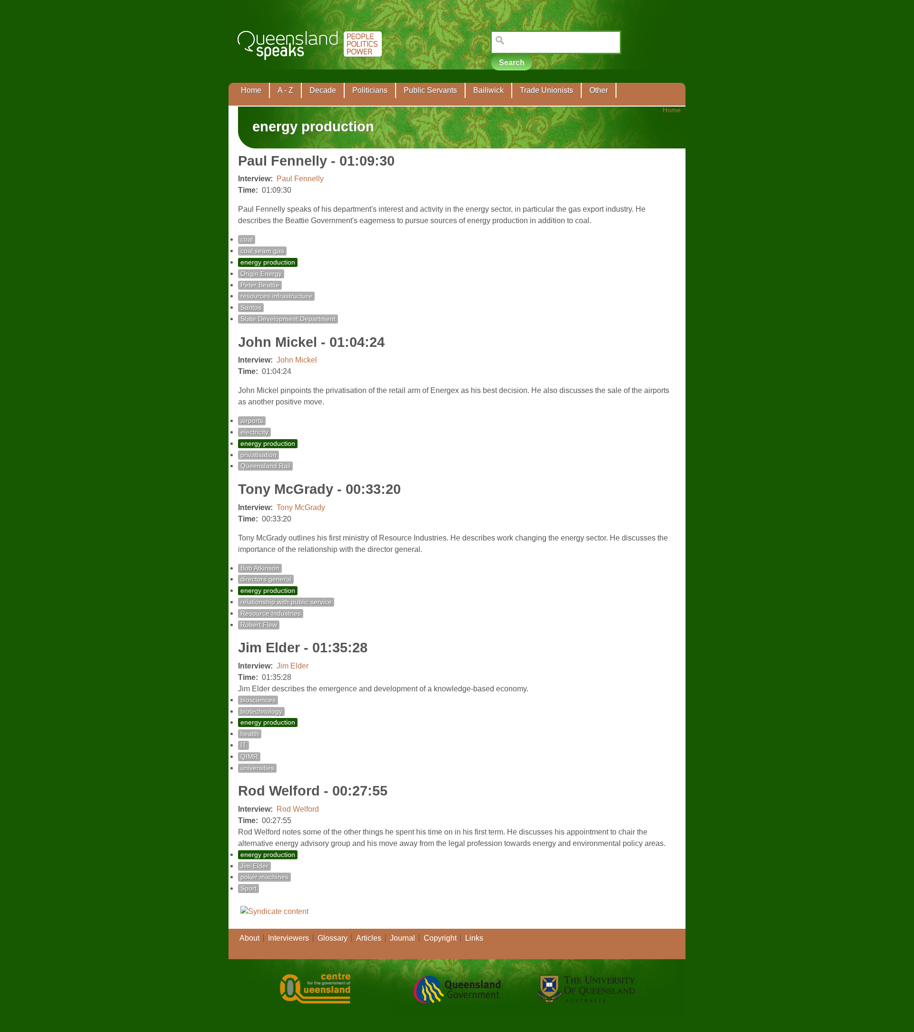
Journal (402, 938)
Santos (250, 307)
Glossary (333, 938)
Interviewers (288, 938)
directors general (265, 579)
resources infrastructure (276, 296)
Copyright (440, 938)
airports (251, 420)
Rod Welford (298, 809)
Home (251, 90)
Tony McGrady (301, 507)
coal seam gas (262, 251)
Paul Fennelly (300, 179)
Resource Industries (270, 613)
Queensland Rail (265, 466)
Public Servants (430, 90)
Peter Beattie (259, 285)
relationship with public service (286, 602)
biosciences (258, 700)
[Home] (311, 67)
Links (474, 938)
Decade (322, 90)
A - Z (285, 90)
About (249, 938)
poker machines (264, 877)
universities (257, 768)
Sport (248, 888)
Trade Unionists (546, 90)
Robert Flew (258, 625)
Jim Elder (292, 666)
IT (243, 745)
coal (246, 239)
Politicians (369, 90)
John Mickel (297, 360)
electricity (254, 432)
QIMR (249, 756)
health (249, 733)
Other (598, 90)
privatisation (258, 455)
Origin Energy (261, 273)
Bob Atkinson (259, 568)
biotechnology (261, 711)
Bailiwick (488, 90)
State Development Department (288, 319)
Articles (368, 938)
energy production (267, 262)
